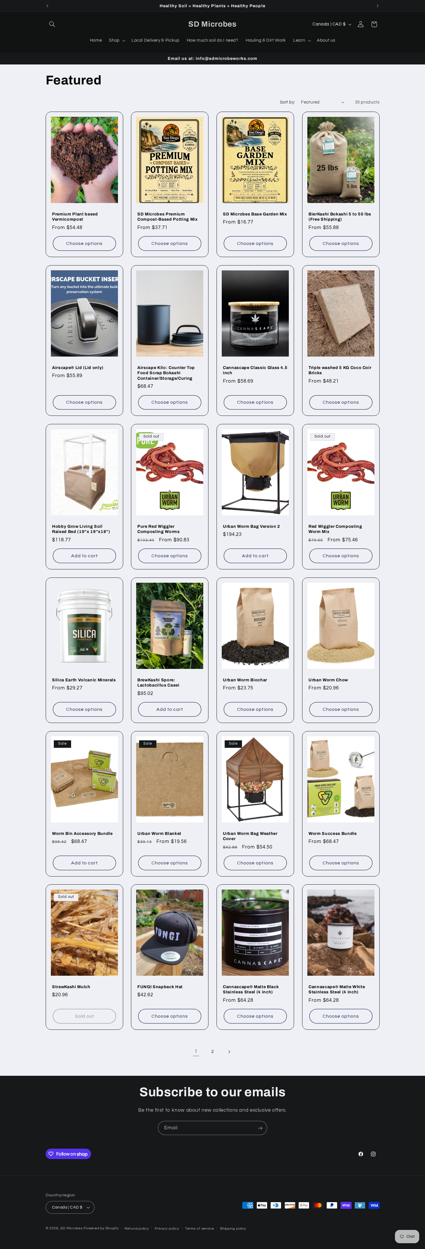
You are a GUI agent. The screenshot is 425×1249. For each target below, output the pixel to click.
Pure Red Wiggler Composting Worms (158, 529)
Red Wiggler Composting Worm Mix (335, 529)
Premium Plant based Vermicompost (75, 217)
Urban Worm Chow (328, 680)
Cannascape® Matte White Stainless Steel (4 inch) (336, 989)
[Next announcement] (377, 6)
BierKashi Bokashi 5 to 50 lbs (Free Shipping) (339, 217)
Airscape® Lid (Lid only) (78, 367)
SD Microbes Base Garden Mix (255, 214)
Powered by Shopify (101, 1228)
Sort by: (287, 102)
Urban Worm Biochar (245, 680)
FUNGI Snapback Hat (160, 986)
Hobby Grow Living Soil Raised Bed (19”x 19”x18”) (81, 529)
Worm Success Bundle (332, 833)
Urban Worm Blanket (159, 833)
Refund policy (137, 1228)
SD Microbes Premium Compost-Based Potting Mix (167, 217)
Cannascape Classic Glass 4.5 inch (255, 370)
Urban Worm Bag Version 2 (251, 526)
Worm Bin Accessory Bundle (82, 833)
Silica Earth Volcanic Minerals (84, 680)
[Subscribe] (260, 1128)
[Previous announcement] (47, 6)
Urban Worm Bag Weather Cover (250, 836)
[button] (52, 24)
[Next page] (229, 1051)
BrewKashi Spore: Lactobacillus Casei (158, 682)
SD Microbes (72, 1228)
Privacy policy (167, 1228)
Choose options (84, 243)
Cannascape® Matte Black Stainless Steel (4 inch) (251, 989)
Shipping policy (233, 1228)
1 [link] (196, 1051)
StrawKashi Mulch (71, 986)
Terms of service (199, 1228)
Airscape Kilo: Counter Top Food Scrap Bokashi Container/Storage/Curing (166, 373)
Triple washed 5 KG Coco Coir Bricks (339, 370)
